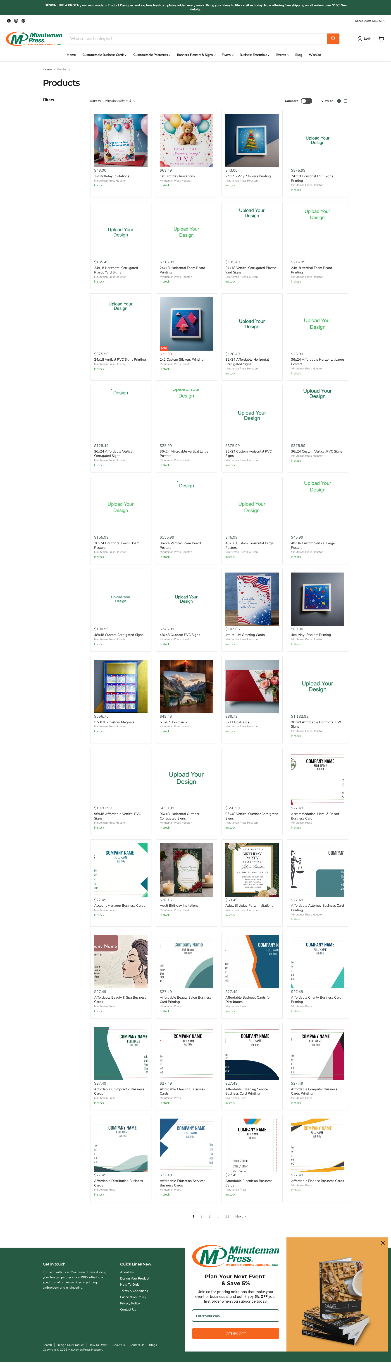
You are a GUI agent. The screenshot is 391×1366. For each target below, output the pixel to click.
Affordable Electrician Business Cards (248, 1183)
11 (227, 1216)
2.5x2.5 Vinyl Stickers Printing (248, 176)
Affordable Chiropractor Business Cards (119, 1091)
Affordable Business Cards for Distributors (248, 999)
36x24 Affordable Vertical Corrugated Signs (113, 453)
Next (239, 1216)
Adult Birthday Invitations (179, 905)
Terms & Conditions (134, 1291)
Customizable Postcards (150, 55)
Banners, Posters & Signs (195, 55)
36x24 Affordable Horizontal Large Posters (317, 361)
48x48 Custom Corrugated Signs (118, 635)
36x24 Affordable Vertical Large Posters (184, 453)
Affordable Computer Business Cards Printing (314, 1091)
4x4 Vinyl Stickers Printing (311, 635)
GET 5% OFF (236, 1333)
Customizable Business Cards (103, 55)
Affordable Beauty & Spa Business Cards (120, 999)
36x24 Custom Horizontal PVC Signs (248, 453)
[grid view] (339, 101)
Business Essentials (254, 55)
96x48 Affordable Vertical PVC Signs (117, 816)
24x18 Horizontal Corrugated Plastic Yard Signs (116, 270)
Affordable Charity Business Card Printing (316, 999)
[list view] (345, 101)
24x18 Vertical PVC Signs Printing (120, 359)
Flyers (226, 55)
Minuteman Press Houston (110, 180)
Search (47, 1345)
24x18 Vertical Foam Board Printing (311, 270)
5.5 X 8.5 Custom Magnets (114, 722)
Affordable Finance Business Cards (317, 1181)
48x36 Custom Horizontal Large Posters (249, 545)
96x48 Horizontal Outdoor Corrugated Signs (179, 816)
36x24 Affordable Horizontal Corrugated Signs (247, 361)
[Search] (333, 39)
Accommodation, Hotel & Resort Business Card (315, 816)
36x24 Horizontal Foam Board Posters (117, 545)
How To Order (130, 1284)
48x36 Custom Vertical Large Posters (313, 545)
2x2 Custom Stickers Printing (182, 359)
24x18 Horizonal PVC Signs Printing (312, 178)
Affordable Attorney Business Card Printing (317, 907)
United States (368, 21)
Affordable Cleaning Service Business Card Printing (246, 1091)
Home (71, 55)
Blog (298, 55)
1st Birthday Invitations (111, 176)
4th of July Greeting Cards (245, 635)
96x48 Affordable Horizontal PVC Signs (316, 724)
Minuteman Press (301, 822)
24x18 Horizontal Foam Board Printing (182, 270)
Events (281, 55)
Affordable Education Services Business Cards (182, 1183)
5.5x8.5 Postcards (173, 722)
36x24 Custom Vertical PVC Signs (316, 451)
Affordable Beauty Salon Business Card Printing (185, 999)
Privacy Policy (130, 1303)
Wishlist (315, 55)
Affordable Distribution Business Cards (118, 1183)
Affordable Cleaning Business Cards (182, 1091)
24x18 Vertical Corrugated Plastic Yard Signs (250, 270)
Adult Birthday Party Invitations (249, 905)
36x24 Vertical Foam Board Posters (180, 545)
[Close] (382, 1242)
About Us (127, 1272)
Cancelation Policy (133, 1297)
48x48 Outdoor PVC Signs (180, 635)
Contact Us (128, 1309)
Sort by (95, 101)
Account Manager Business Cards (119, 905)
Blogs (153, 1345)
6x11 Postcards (237, 722)
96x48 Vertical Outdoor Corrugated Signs (251, 816)
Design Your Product (134, 1278)
